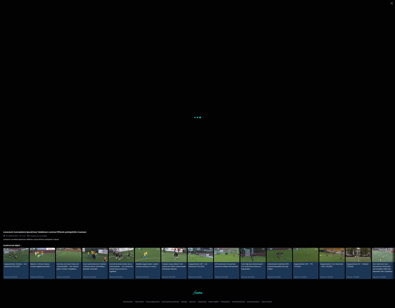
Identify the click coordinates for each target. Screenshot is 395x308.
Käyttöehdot (128, 302)
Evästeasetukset (253, 302)
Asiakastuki (202, 302)
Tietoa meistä (266, 302)
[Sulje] (392, 3)
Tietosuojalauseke (153, 302)
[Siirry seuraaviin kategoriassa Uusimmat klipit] (391, 263)
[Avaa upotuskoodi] (391, 9)
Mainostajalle (214, 302)
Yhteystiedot (225, 302)
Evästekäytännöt (238, 302)
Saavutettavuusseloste (170, 302)
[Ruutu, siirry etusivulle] (197, 293)
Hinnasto (192, 302)
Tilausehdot (139, 302)
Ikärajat (184, 302)
